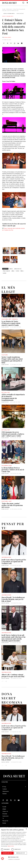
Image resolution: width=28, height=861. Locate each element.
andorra (11, 268)
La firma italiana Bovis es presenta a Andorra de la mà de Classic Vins (13, 469)
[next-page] (6, 681)
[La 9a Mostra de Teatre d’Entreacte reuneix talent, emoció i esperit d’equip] (13, 305)
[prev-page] (3, 681)
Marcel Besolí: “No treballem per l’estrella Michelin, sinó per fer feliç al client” (13, 599)
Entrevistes (6, 557)
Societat (3, 9)
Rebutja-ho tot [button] (20, 853)
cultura (12, 270)
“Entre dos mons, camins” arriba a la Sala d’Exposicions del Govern (12, 505)
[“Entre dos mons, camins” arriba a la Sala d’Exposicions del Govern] (13, 487)
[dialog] (14, 844)
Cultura (5, 355)
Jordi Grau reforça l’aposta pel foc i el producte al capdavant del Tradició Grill (14, 561)
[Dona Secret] (9, 3)
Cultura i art (7, 501)
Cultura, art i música (10, 319)
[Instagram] (7, 800)
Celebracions (7, 465)
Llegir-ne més (11, 846)
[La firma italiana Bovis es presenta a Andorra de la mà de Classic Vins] (13, 452)
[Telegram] (21, 43)
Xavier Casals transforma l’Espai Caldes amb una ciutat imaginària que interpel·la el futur (12, 360)
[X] (7, 43)
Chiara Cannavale (6, 270)
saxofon (4, 273)
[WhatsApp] (14, 43)
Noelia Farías (5, 603)
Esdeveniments (9, 9)
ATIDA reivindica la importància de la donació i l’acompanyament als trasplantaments (13, 397)
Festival (17, 270)
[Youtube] (18, 800)
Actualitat (6, 392)
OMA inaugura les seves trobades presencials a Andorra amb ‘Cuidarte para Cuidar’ (13, 434)
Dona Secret (7, 37)
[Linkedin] (18, 43)
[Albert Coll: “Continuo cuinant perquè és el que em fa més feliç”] (14, 657)
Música (22, 270)
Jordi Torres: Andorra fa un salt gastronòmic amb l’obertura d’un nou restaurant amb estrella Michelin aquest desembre (13, 638)
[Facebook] (3, 43)
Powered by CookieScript (14, 859)
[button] (23, 2)
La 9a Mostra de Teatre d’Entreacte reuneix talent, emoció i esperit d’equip (11, 323)
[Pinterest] (11, 43)
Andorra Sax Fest (17, 268)
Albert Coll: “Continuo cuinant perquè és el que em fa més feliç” (13, 675)
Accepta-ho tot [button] (7, 853)
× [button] (26, 829)
